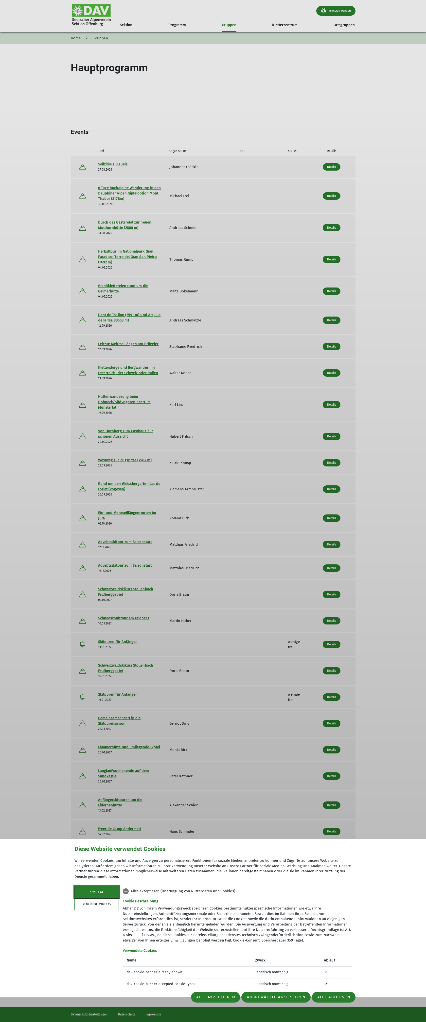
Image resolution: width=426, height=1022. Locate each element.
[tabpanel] (237, 938)
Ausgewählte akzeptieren (276, 997)
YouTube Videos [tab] (96, 904)
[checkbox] (237, 891)
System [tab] (96, 892)
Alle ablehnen (333, 997)
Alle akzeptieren (215, 997)
